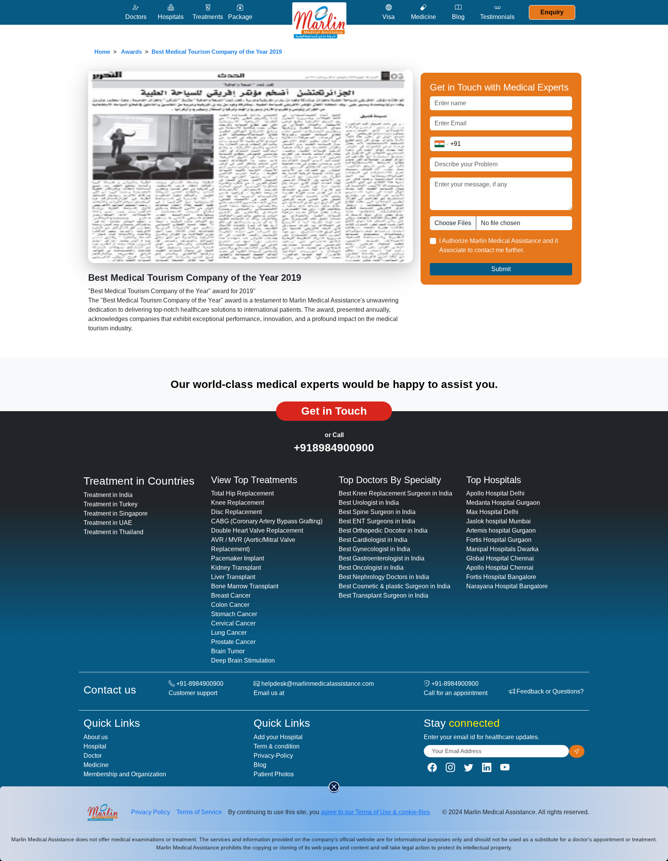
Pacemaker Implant (237, 558)
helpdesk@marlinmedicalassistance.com (317, 683)
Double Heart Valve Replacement (257, 530)
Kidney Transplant (236, 567)
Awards (131, 51)
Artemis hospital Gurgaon (501, 530)
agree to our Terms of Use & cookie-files (375, 812)
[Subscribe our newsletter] (576, 751)
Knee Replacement (237, 502)
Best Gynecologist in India (374, 549)
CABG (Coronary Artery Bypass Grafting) (266, 521)
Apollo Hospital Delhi (495, 493)
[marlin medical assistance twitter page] (468, 767)
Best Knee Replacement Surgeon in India (395, 493)
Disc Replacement (236, 512)
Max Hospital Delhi (492, 512)
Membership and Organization (125, 774)
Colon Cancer (230, 604)
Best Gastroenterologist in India (381, 558)
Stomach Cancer (234, 614)
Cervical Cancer (233, 623)
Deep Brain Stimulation (243, 660)
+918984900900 (334, 448)
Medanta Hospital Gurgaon (503, 502)
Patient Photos (274, 774)
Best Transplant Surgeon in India (383, 595)
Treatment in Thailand (113, 532)
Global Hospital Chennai (500, 558)
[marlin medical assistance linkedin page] (486, 767)
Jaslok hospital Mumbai (498, 521)
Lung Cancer (229, 632)
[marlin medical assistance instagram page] (450, 767)
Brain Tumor (228, 651)
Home (102, 51)
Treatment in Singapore (116, 513)
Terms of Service (199, 812)
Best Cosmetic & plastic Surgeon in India (394, 586)
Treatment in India (108, 495)
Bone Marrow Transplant (244, 586)
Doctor (93, 755)
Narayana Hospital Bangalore (507, 586)
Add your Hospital (278, 737)
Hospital (95, 746)
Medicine (96, 765)
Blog (260, 765)
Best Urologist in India (369, 502)
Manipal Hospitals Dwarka (502, 549)
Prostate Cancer (233, 642)
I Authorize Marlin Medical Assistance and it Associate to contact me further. (498, 245)
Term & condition (277, 746)
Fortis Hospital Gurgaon (499, 539)
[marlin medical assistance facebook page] (432, 767)
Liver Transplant (233, 577)
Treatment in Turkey (111, 504)
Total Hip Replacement (242, 493)
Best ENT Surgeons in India (377, 521)
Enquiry (552, 12)
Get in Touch (334, 411)
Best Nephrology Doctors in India (384, 577)
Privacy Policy (150, 812)
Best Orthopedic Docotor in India (383, 530)
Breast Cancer (230, 595)
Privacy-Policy (273, 755)
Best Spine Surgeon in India (377, 512)
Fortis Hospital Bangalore (501, 577)
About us (96, 737)
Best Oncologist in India (371, 567)
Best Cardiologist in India (373, 539)
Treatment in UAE (108, 522)
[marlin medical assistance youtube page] (504, 767)
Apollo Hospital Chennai (499, 567)
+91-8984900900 (199, 683)
